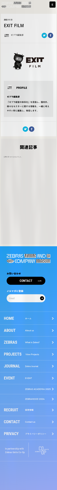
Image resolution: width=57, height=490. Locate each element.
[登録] (42, 298)
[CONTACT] (26, 277)
